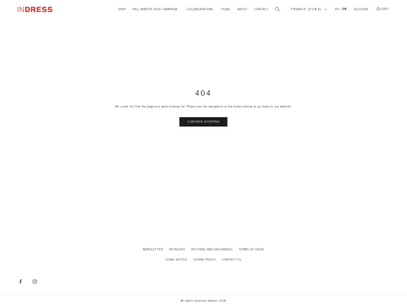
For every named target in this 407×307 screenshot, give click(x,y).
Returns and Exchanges (212, 249)
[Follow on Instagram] (35, 281)
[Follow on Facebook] (20, 281)
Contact (261, 9)
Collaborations (200, 9)
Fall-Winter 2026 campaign (155, 9)
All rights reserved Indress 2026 (204, 301)
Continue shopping (203, 122)
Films (225, 9)
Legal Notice (176, 260)
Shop (122, 9)
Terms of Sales (251, 249)
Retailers (177, 249)
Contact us (231, 260)
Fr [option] (337, 9)
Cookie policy (204, 260)
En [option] (344, 9)
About (242, 9)
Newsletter (153, 249)
